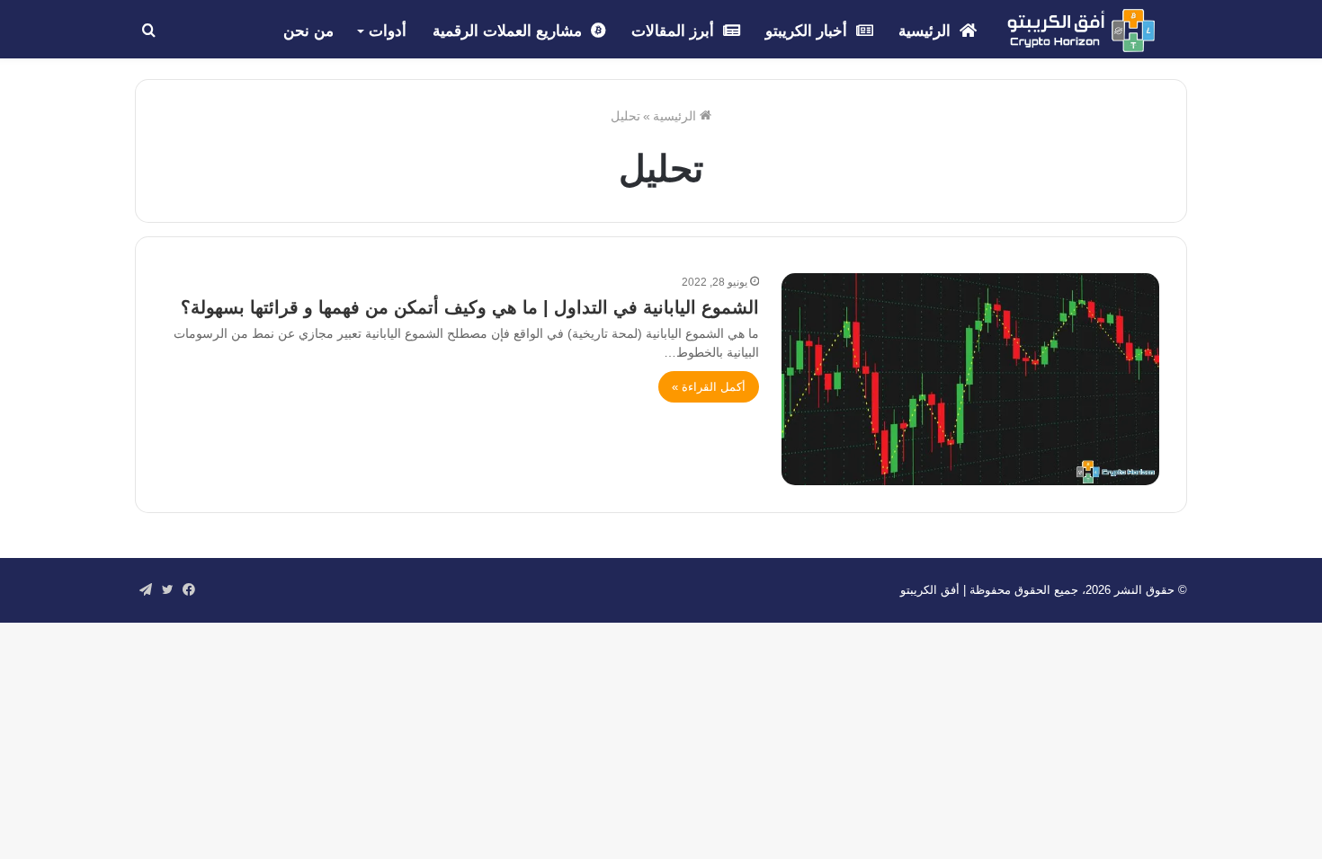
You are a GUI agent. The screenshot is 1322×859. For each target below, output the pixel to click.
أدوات (387, 31)
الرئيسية (926, 31)
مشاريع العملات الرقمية (509, 31)
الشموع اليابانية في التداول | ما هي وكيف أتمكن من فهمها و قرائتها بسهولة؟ (470, 307)
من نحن (308, 31)
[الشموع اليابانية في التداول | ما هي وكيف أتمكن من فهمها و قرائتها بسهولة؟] (970, 379)
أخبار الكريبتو (808, 31)
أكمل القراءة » (709, 387)
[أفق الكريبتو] (1081, 30)
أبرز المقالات (675, 31)
